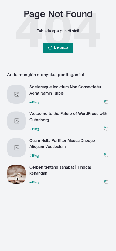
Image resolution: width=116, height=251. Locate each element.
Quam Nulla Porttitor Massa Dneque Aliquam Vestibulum (62, 143)
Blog (35, 102)
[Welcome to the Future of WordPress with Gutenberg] (16, 129)
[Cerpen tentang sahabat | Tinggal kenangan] (16, 182)
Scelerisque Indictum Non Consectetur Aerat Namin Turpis (65, 90)
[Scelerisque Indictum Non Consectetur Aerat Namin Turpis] (16, 102)
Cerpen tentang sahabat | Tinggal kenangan (60, 170)
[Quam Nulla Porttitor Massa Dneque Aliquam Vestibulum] (16, 156)
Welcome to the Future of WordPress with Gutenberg (68, 116)
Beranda (60, 47)
